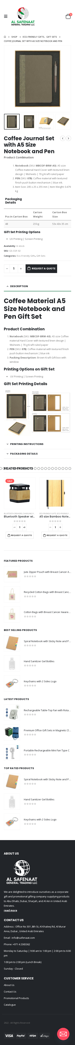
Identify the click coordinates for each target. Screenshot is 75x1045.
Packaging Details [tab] (24, 454)
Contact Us (10, 991)
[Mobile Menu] (7, 16)
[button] (4, 468)
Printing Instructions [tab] (26, 444)
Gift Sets (40, 255)
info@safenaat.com (23, 937)
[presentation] (9, 79)
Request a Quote (43, 268)
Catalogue (10, 1004)
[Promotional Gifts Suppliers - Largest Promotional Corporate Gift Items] (22, 16)
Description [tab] (19, 286)
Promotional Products (16, 998)
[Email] (63, 1034)
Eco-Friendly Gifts (26, 255)
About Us (9, 985)
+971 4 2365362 (21, 944)
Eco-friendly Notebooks (32, 513)
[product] (19, 493)
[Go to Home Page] (5, 37)
